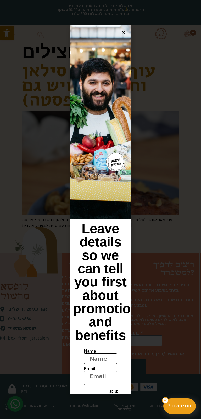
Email (89, 368)
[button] (123, 32)
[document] (100, 209)
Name (90, 351)
